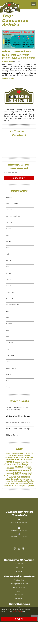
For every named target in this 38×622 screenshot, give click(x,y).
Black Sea (29, 462)
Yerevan (8, 387)
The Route (9, 343)
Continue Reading (8, 78)
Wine (7, 381)
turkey (16, 486)
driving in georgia (16, 470)
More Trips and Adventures (19, 584)
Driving (8, 248)
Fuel (7, 254)
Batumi (23, 462)
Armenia (9, 210)
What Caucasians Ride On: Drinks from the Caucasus (18, 55)
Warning (19, 571)
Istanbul (16, 475)
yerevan (31, 486)
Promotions (19, 595)
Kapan (20, 475)
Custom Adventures (19, 587)
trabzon (12, 483)
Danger (8, 241)
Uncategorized (11, 368)
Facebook (14, 548)
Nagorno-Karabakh (12, 305)
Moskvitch (9, 298)
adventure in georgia (23, 455)
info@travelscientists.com (19, 530)
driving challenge (23, 469)
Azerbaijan (17, 462)
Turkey (8, 362)
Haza (7, 267)
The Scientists (19, 580)
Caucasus (9, 222)
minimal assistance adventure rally (18, 478)
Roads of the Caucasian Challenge (18, 429)
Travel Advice (10, 355)
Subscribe (19, 178)
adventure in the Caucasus (15, 457)
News (19, 591)
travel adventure (23, 483)
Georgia (8, 260)
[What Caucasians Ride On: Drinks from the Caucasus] (18, 49)
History (8, 273)
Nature (8, 311)
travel (16, 483)
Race (7, 330)
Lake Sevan (30, 475)
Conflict (8, 229)
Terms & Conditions (19, 563)
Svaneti (23, 481)
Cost (7, 235)
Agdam (27, 459)
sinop (19, 481)
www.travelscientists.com (19, 536)
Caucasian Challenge (13, 216)
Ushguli (22, 486)
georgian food (27, 473)
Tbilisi (28, 481)
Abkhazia (9, 197)
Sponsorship (19, 567)
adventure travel (17, 459)
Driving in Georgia (12, 435)
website (8, 374)
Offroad (8, 317)
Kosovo (8, 286)
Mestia (10, 477)
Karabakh (9, 279)
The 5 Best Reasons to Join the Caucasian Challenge (17, 409)
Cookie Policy (17, 611)
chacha (16, 469)
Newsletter (19, 598)
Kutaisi (25, 475)
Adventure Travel (7, 61)
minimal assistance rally (26, 479)
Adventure (8, 453)
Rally (7, 336)
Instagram (23, 548)
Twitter (19, 548)
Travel (8, 349)
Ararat (30, 459)
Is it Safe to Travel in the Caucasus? (18, 416)
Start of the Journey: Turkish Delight (19, 422)
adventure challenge (16, 453)
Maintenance (10, 292)
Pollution (9, 324)
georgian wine (8, 475)
